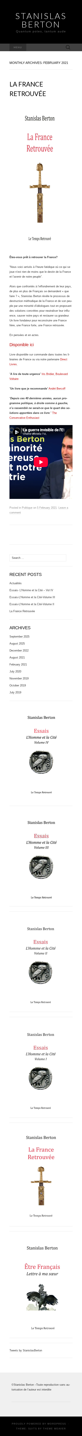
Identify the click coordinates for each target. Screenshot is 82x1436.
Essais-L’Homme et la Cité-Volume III (32, 597)
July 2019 (15, 692)
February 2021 (18, 664)
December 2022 (19, 650)
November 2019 (19, 678)
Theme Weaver (54, 1428)
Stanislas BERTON (41, 20)
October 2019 (17, 685)
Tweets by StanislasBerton (25, 1350)
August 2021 (17, 657)
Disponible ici (21, 344)
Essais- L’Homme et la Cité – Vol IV (31, 590)
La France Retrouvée (22, 611)
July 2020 (15, 671)
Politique (27, 507)
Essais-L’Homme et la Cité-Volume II (31, 604)
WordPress (56, 1423)
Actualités (15, 583)
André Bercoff (57, 388)
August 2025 (17, 643)
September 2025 (19, 636)
